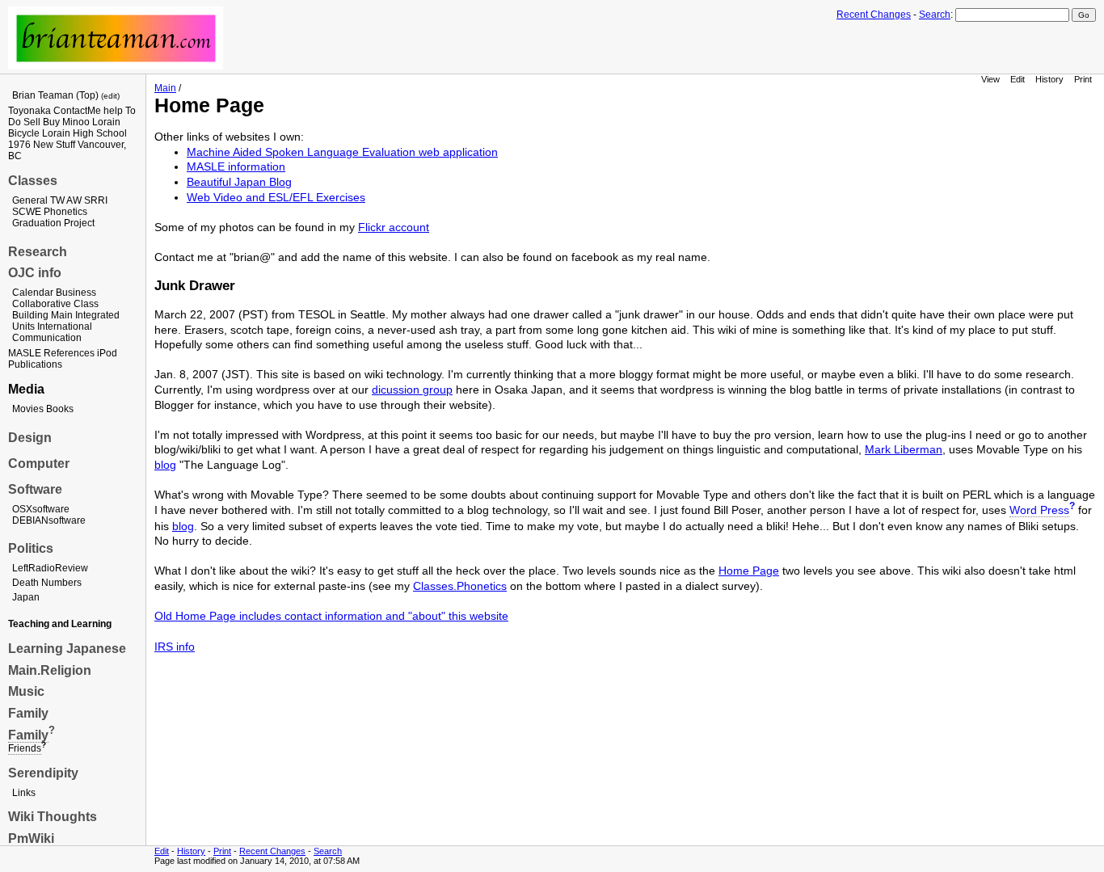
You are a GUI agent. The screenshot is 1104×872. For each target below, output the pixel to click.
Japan (26, 597)
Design (30, 437)
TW (57, 200)
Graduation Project (53, 223)
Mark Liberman (903, 449)
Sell (31, 122)
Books (60, 409)
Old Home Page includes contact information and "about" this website (331, 615)
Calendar (32, 292)
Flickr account (393, 227)
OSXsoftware (41, 509)
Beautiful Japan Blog (239, 181)
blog (165, 464)
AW (74, 200)
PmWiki (31, 838)
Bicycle (24, 133)
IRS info (174, 646)
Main (62, 315)
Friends (24, 748)
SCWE (26, 211)
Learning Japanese (67, 648)
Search (934, 14)
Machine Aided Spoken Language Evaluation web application (342, 151)
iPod (107, 353)
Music (26, 691)
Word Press (1039, 509)
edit (110, 95)
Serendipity (43, 773)
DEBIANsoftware (49, 520)
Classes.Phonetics (460, 585)
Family (28, 713)
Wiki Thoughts (52, 817)
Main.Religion (49, 670)
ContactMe (77, 110)
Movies (28, 409)
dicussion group (412, 389)
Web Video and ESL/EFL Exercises (276, 197)
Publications (35, 364)
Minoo (76, 122)
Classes (32, 180)
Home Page (748, 570)
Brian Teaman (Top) (55, 95)
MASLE (24, 353)
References (69, 353)
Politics (30, 548)
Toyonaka (29, 110)
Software (35, 489)
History (1049, 79)
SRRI (95, 200)
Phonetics (65, 211)
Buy (51, 122)
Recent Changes (873, 14)
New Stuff (54, 144)
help (113, 110)
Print (1083, 79)
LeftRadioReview (50, 568)
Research (37, 252)
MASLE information (236, 166)
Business (76, 292)
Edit (1017, 79)
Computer (39, 463)
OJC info (34, 273)
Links (24, 792)
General (30, 200)
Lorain (106, 122)
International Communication (52, 332)
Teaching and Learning (60, 624)
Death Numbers (47, 582)
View (990, 79)
